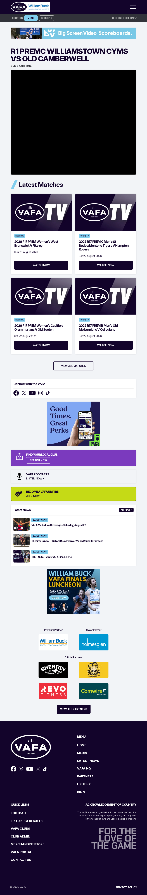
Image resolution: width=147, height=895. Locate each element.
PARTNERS (85, 776)
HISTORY (84, 784)
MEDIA (82, 753)
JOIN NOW (33, 496)
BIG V (81, 792)
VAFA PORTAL (21, 852)
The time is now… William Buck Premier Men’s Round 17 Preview (67, 540)
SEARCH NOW (38, 460)
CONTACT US (21, 860)
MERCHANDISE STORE (27, 844)
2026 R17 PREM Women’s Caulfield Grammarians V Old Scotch (38, 327)
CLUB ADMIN (20, 836)
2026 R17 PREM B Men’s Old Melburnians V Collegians (98, 327)
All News (125, 510)
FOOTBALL (19, 813)
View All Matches (73, 365)
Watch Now (41, 265)
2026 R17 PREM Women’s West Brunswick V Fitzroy (36, 243)
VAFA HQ (84, 768)
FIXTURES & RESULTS (26, 821)
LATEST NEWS (88, 761)
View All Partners (73, 709)
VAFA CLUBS (20, 828)
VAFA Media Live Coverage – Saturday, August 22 (58, 525)
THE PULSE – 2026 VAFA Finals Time (51, 556)
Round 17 (19, 236)
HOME (81, 745)
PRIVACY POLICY (126, 887)
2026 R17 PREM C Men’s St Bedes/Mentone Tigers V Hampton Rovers (104, 245)
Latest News (40, 520)
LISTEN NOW (34, 478)
